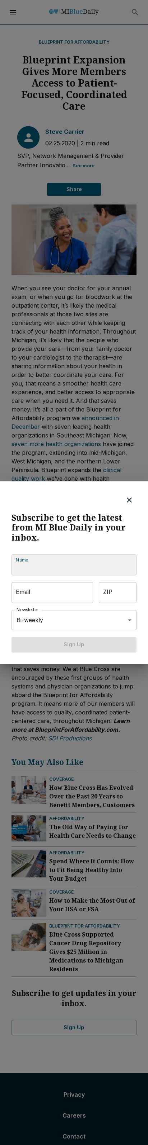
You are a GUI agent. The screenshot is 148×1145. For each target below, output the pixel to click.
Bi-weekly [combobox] (30, 620)
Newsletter (28, 610)
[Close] (129, 500)
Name (22, 560)
